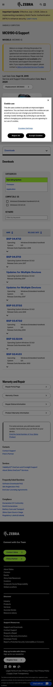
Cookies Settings (25, 128)
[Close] (48, 100)
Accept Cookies (35, 135)
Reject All (16, 135)
